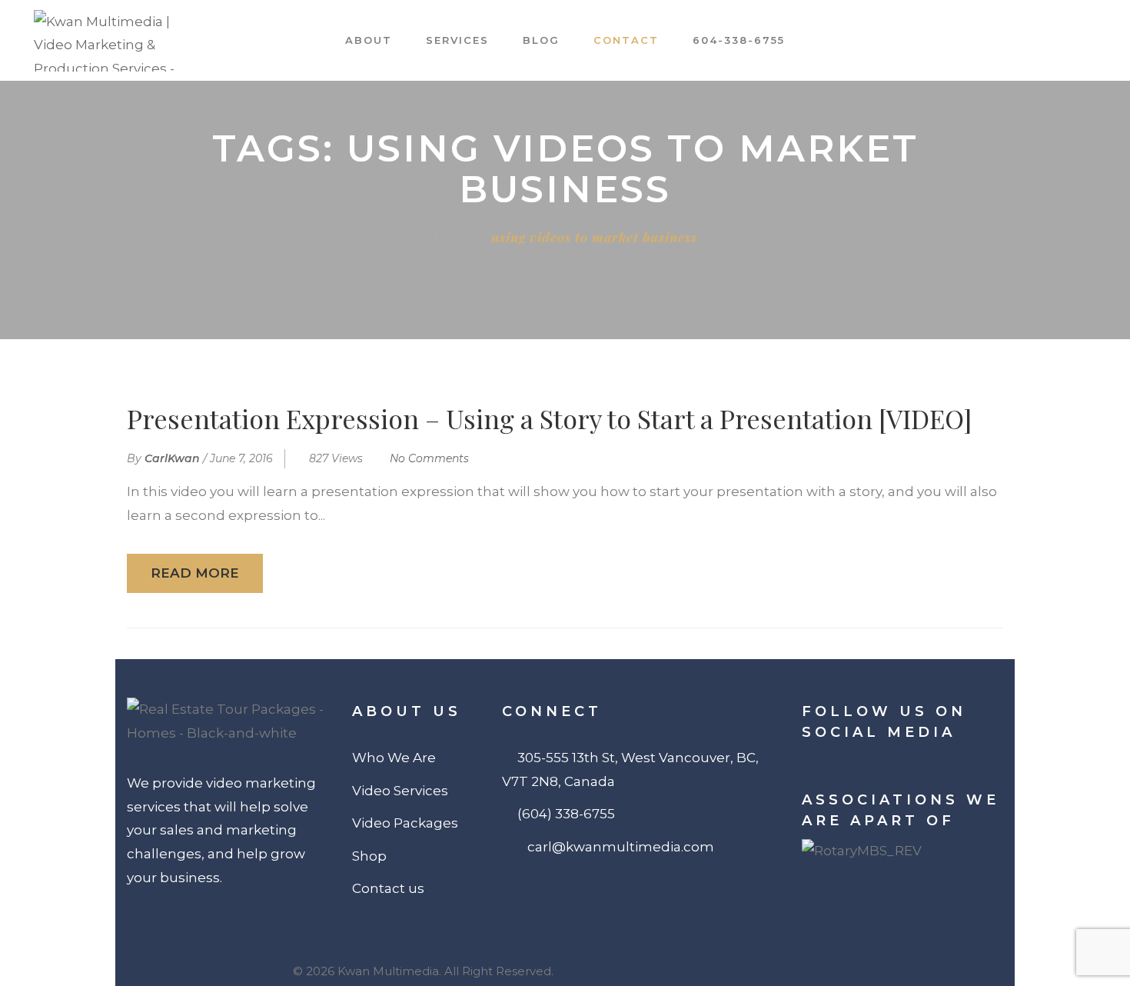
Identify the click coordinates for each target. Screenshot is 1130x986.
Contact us (388, 888)
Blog (541, 40)
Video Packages (405, 823)
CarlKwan (172, 458)
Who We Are (394, 757)
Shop (369, 856)
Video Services (400, 790)
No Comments (429, 458)
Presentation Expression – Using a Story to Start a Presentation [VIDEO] (549, 418)
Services (457, 40)
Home (450, 236)
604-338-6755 (739, 40)
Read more (195, 573)
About (368, 40)
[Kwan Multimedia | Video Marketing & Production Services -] (118, 40)
